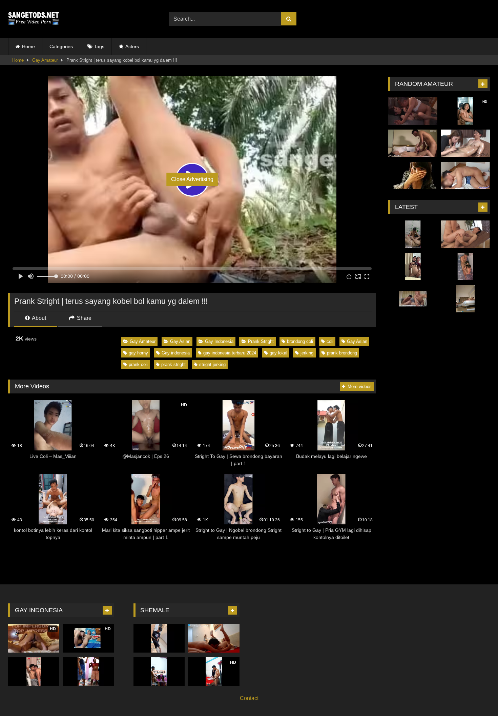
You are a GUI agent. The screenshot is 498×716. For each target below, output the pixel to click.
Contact (249, 698)
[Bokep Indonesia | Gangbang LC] (412, 299)
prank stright (173, 364)
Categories (61, 46)
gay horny (138, 352)
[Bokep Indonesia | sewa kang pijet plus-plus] (465, 299)
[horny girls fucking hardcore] (465, 143)
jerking (306, 352)
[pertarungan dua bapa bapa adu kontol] (88, 671)
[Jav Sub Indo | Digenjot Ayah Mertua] (412, 111)
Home (28, 46)
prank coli (138, 364)
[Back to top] (477, 695)
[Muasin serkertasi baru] (412, 143)
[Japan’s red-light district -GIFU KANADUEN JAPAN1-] (412, 176)
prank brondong (342, 352)
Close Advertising (192, 179)
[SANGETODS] (33, 19)
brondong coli (300, 341)
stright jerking (212, 364)
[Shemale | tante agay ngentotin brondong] (159, 638)
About (38, 318)
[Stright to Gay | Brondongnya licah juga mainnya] (33, 671)
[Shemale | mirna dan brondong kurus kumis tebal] (159, 671)
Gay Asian (180, 341)
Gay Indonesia (219, 341)
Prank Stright (261, 341)
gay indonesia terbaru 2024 (229, 352)
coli (330, 341)
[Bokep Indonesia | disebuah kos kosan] (465, 266)
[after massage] (465, 234)
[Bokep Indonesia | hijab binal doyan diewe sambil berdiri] (412, 266)
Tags (99, 46)
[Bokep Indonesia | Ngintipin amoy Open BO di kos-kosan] (412, 234)
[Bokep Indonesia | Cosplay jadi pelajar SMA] (465, 176)
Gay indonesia (176, 352)
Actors (132, 46)
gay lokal (278, 352)
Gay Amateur (45, 60)
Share (83, 318)
